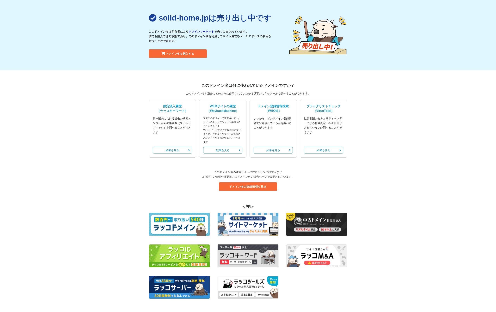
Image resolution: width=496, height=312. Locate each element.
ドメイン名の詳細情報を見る (247, 186)
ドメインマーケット (201, 31)
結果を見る (172, 150)
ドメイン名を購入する (180, 53)
